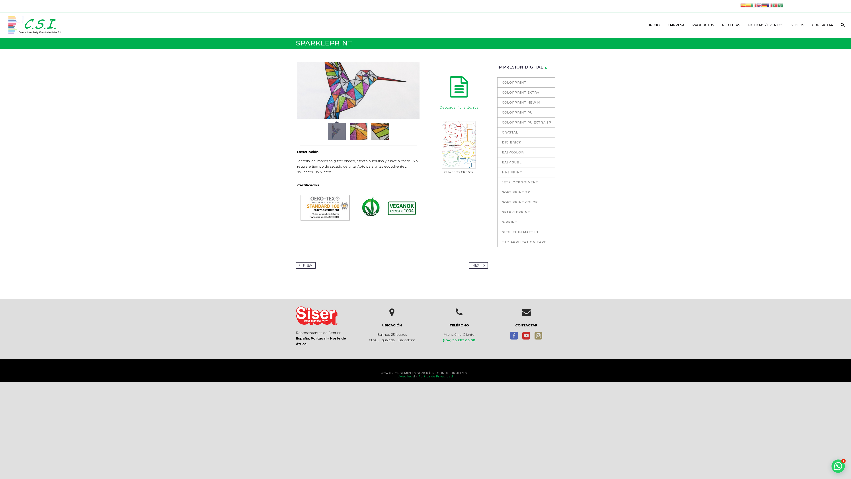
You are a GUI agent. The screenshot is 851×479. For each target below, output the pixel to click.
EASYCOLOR (513, 152)
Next (476, 265)
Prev (307, 265)
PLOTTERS (731, 25)
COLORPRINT (514, 82)
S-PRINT (509, 222)
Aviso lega (406, 376)
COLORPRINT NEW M (521, 102)
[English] (759, 5)
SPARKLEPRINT (516, 212)
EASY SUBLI (512, 162)
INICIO (654, 25)
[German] (764, 5)
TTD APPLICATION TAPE (524, 242)
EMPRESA (676, 25)
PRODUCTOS (703, 25)
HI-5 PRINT (512, 172)
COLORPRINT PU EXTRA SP (526, 122)
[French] (769, 5)
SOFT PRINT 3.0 (516, 192)
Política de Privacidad (435, 376)
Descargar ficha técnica (458, 107)
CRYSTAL (510, 132)
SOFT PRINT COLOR (520, 202)
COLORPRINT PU (517, 112)
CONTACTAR (822, 25)
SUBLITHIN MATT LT (520, 232)
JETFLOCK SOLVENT (520, 182)
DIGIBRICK (511, 142)
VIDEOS (797, 25)
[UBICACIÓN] (392, 312)
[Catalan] (748, 5)
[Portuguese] (775, 5)
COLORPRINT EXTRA (520, 92)
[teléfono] (459, 312)
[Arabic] (780, 5)
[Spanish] (743, 5)
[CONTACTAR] (526, 312)
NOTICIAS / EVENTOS (765, 25)
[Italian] (753, 5)
